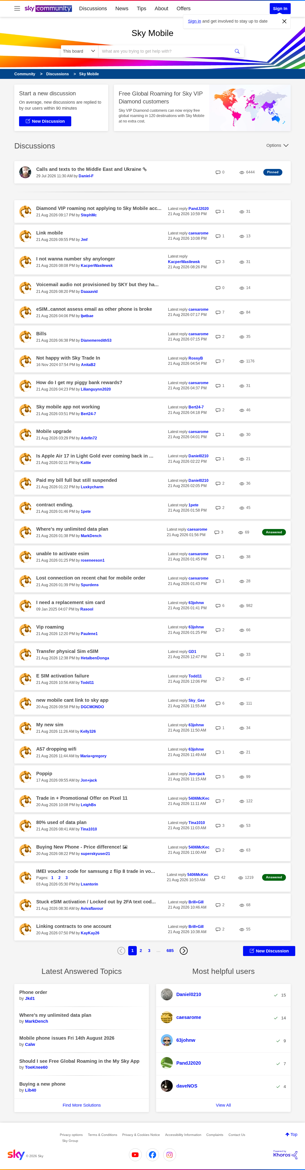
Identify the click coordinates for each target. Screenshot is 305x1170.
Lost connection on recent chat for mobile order (90, 577)
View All (223, 1105)
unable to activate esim (62, 553)
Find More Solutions (82, 1105)
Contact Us (237, 1135)
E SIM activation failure (62, 675)
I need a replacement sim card (70, 602)
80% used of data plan (61, 822)
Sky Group (70, 1141)
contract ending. (54, 504)
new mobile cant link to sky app (72, 700)
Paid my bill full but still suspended (76, 480)
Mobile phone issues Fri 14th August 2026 (66, 1038)
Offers (184, 8)
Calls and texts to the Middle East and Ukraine (89, 169)
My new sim (49, 724)
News (121, 8)
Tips (141, 8)
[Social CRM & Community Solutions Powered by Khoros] (285, 1154)
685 (170, 950)
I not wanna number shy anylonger (75, 258)
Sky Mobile (152, 33)
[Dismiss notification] (284, 21)
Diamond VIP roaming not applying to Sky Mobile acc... (99, 208)
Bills (41, 333)
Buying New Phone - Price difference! (79, 847)
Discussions (93, 8)
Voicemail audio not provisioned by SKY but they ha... (97, 284)
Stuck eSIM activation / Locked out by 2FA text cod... (96, 901)
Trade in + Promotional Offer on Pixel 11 (81, 798)
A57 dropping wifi (56, 749)
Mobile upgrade (53, 431)
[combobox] (163, 51)
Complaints (214, 1135)
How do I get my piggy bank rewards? (79, 382)
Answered (274, 532)
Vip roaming (50, 627)
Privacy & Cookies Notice (141, 1135)
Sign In (280, 8)
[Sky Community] (48, 8)
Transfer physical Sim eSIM (67, 651)
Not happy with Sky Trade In (68, 358)
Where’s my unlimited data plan (72, 529)
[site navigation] (17, 8)
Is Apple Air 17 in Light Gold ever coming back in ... (94, 455)
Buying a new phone (42, 1084)
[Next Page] (183, 951)
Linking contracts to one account (73, 926)
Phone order (33, 992)
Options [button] (273, 145)
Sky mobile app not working (68, 406)
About (161, 8)
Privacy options (71, 1135)
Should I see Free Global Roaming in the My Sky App (79, 1061)
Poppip (44, 773)
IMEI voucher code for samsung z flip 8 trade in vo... (95, 871)
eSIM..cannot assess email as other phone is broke (94, 309)
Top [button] (293, 1134)
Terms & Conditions (102, 1135)
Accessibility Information (183, 1135)
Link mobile (49, 232)
